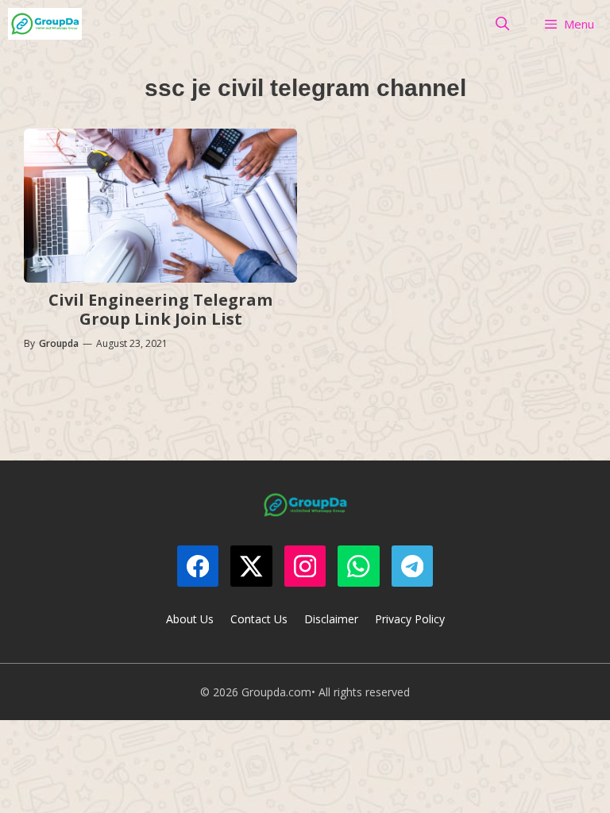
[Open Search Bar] (502, 24)
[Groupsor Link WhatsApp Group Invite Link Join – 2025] (45, 24)
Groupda (59, 343)
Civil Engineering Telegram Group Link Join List (160, 309)
